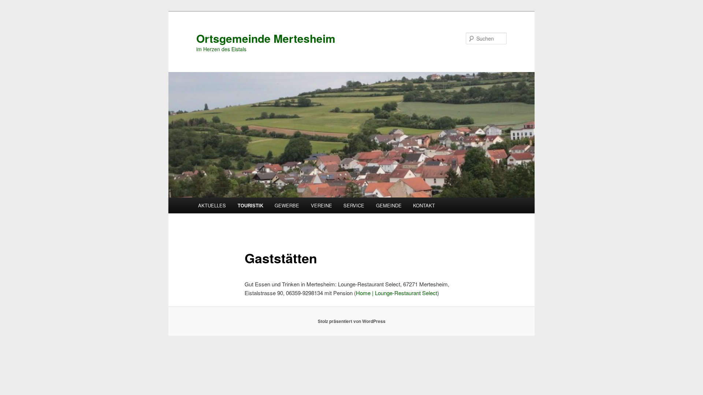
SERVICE (353, 205)
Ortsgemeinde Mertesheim (265, 38)
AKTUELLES (212, 205)
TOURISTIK (250, 205)
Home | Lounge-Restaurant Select (396, 293)
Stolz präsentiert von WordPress (352, 321)
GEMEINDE (389, 205)
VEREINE (321, 205)
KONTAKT (424, 205)
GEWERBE (287, 205)
